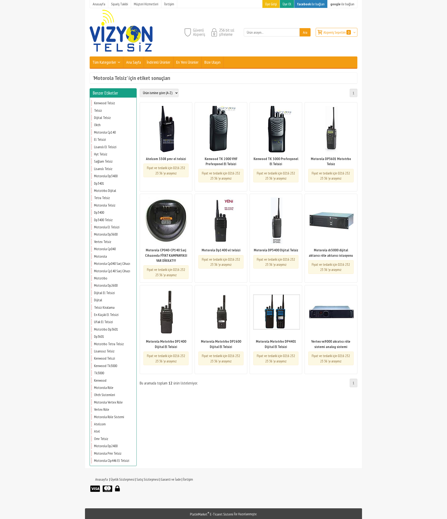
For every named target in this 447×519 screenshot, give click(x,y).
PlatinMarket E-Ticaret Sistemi (211, 514)
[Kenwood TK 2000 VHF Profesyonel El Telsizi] (221, 130)
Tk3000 (99, 373)
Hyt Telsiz (100, 154)
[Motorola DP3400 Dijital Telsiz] (275, 221)
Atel (97, 431)
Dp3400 (99, 212)
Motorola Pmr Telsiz (108, 453)
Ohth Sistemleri (104, 394)
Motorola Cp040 (105, 248)
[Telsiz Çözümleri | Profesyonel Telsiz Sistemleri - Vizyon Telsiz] (121, 53)
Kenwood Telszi (104, 358)
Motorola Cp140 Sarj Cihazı (112, 271)
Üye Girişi (271, 4)
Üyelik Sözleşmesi (122, 479)
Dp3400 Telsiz (103, 219)
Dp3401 (99, 183)
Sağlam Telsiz (103, 161)
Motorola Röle (103, 387)
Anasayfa (101, 479)
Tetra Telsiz (102, 197)
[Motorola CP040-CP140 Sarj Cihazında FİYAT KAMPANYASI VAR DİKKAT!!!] (166, 221)
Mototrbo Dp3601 (106, 329)
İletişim (188, 479)
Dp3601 (99, 336)
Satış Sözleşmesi (147, 479)
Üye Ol (287, 4)
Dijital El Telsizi (104, 292)
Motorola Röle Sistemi (109, 416)
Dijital (98, 300)
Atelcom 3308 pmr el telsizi (166, 158)
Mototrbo (100, 278)
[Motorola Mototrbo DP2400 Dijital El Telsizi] (166, 312)
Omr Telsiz (101, 438)
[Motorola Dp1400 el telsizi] (221, 221)
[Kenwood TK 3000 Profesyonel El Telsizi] (275, 130)
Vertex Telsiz (102, 241)
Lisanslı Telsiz (103, 168)
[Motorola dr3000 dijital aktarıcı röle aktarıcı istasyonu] (330, 221)
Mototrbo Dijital (105, 190)
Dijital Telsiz (102, 117)
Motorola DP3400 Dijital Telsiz (276, 250)
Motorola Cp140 (105, 132)
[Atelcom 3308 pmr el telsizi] (166, 130)
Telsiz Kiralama (104, 307)
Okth (97, 124)
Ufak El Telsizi (103, 321)
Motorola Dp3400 (106, 176)
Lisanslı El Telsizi (105, 147)
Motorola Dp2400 (106, 445)
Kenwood (100, 380)
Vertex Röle (101, 409)
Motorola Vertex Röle (108, 402)
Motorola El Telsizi (106, 227)
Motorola (100, 256)
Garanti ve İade (171, 479)
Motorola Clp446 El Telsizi (111, 460)
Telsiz (98, 110)
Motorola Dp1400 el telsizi (221, 250)
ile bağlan (311, 4)
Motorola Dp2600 (106, 285)
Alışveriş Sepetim (336, 32)
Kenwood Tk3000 (105, 365)
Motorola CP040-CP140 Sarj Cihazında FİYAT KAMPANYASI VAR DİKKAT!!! (166, 255)
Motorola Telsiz (104, 205)
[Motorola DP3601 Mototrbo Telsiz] (330, 130)
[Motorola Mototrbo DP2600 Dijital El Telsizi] (221, 312)
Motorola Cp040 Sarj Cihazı (112, 263)
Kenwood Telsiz (104, 103)
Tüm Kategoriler (104, 62)
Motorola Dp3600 (106, 234)
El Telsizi (100, 139)
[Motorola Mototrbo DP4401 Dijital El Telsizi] (275, 312)
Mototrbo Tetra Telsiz (109, 344)
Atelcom (100, 424)
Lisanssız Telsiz (104, 351)
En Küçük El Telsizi (106, 314)
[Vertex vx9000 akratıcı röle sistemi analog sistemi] (330, 312)
